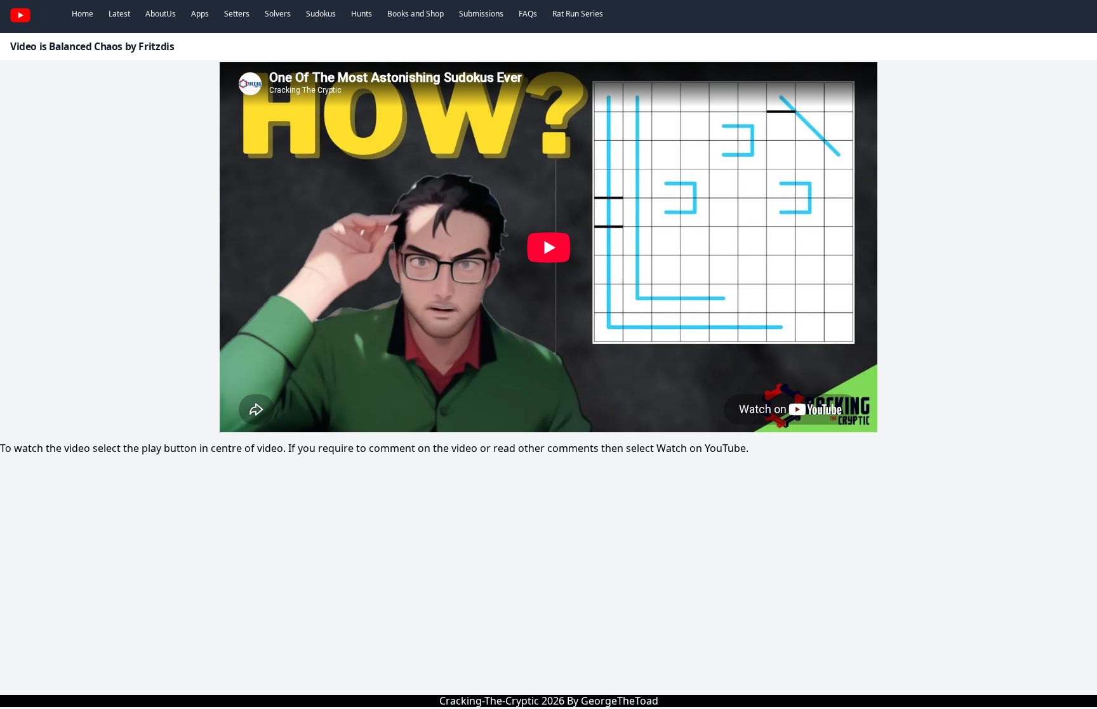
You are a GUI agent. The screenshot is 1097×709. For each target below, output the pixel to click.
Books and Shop (415, 13)
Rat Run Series (577, 13)
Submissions (481, 13)
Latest (119, 13)
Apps (200, 13)
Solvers (278, 13)
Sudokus (321, 13)
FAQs (528, 13)
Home (82, 13)
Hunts (361, 13)
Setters (236, 13)
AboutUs (160, 13)
